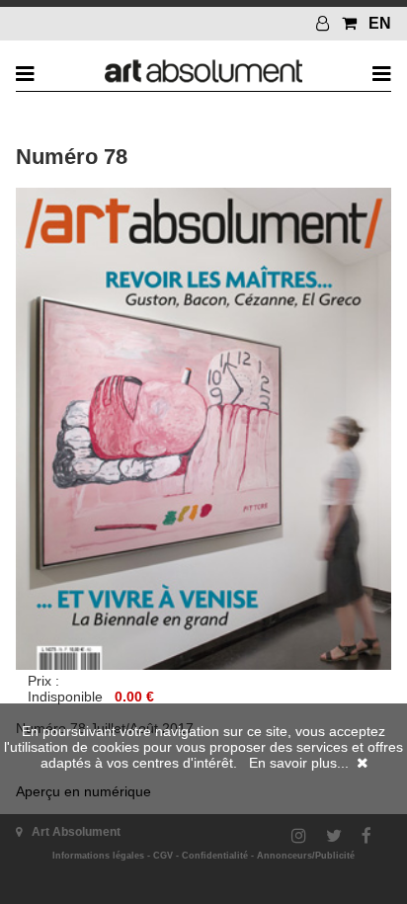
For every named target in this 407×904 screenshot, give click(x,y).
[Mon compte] (325, 23)
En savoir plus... (299, 763)
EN (379, 23)
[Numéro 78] (203, 665)
